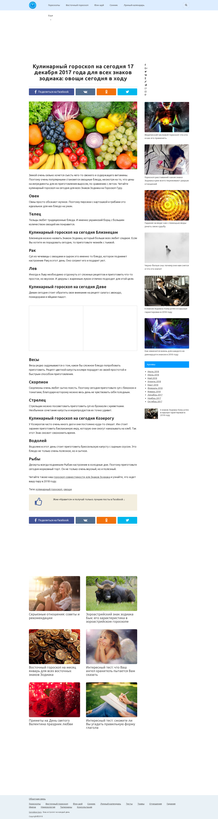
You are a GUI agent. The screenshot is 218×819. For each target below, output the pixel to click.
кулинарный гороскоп (49, 489)
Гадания (171, 804)
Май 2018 (152, 378)
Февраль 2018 (155, 388)
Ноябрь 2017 (154, 398)
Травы (140, 804)
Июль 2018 (153, 371)
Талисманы (66, 807)
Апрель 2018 (154, 381)
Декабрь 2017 (155, 395)
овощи (67, 489)
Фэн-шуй (99, 5)
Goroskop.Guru (35, 812)
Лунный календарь (134, 5)
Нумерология (48, 807)
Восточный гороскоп (77, 5)
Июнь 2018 (153, 375)
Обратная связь (37, 799)
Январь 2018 (154, 391)
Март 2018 (153, 385)
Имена (32, 807)
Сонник (114, 5)
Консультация (84, 807)
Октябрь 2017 (155, 401)
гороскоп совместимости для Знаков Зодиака (82, 476)
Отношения (155, 804)
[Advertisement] (187, 35)
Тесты (129, 804)
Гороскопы (54, 5)
